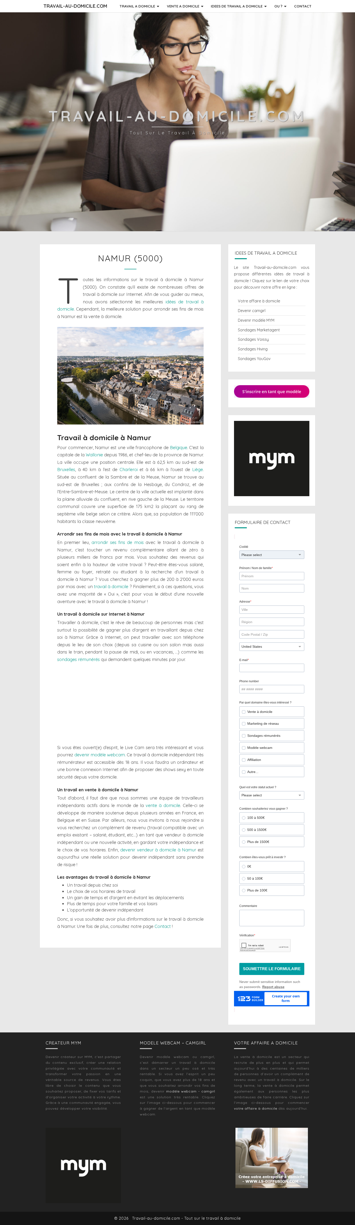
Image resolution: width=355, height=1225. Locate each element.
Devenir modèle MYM (256, 320)
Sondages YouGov (254, 358)
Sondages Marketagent (259, 329)
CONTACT (303, 6)
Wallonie (94, 455)
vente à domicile (163, 805)
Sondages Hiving (253, 349)
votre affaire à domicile (255, 1108)
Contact (163, 926)
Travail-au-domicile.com (75, 6)
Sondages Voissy (253, 339)
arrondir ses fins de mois (118, 542)
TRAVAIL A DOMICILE (137, 6)
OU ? (278, 6)
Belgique (178, 447)
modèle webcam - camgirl (190, 1091)
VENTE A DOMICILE (183, 6)
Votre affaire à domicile (259, 301)
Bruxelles (66, 469)
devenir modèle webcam (99, 755)
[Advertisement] (130, 704)
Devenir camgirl (251, 310)
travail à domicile (111, 586)
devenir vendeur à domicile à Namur (158, 850)
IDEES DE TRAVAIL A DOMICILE (237, 6)
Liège (197, 469)
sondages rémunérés (78, 659)
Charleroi (129, 469)
